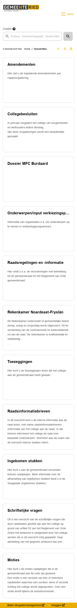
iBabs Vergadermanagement (24, 605)
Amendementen (21, 64)
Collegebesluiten (22, 114)
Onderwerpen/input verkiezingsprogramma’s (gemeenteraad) (38, 213)
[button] (68, 36)
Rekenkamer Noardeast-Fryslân (35, 312)
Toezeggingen (19, 362)
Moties (13, 560)
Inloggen (56, 605)
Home (27, 49)
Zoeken (7, 28)
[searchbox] (32, 36)
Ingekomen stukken (24, 461)
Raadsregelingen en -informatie (35, 263)
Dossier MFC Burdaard (27, 163)
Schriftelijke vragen (24, 510)
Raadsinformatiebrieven (28, 411)
